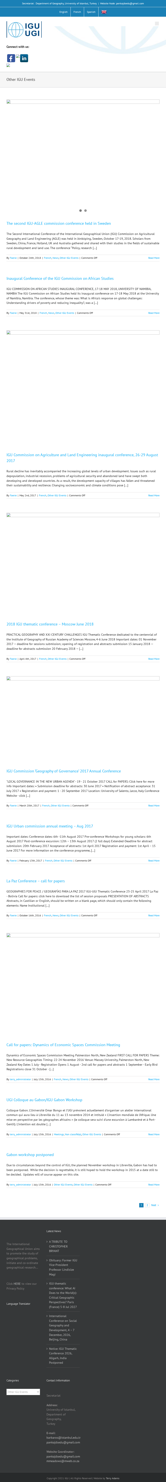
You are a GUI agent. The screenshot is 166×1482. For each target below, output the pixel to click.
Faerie (13, 257)
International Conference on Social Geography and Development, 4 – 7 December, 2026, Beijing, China (63, 1327)
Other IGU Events (69, 257)
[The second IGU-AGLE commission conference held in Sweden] (83, 156)
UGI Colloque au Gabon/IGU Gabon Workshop (44, 1099)
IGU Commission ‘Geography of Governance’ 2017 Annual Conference (63, 771)
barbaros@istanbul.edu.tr (63, 1438)
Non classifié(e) (73, 1134)
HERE (17, 1284)
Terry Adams (112, 1478)
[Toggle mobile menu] (157, 23)
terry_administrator (20, 1079)
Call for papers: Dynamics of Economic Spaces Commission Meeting (63, 1044)
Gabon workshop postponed (30, 1154)
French (47, 257)
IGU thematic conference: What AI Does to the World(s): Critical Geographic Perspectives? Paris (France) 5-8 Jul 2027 (63, 1295)
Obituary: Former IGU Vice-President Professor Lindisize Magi (63, 1267)
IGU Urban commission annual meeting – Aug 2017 (49, 826)
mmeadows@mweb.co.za (62, 1461)
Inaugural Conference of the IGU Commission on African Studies (60, 278)
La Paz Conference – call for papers (35, 880)
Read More (154, 257)
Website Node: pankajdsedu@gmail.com (122, 3)
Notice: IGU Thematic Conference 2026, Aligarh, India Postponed (63, 1356)
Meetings (59, 1134)
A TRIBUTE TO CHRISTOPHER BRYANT (58, 1246)
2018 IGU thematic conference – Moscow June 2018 (50, 624)
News (56, 257)
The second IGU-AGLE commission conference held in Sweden (58, 223)
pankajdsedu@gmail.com (63, 1442)
